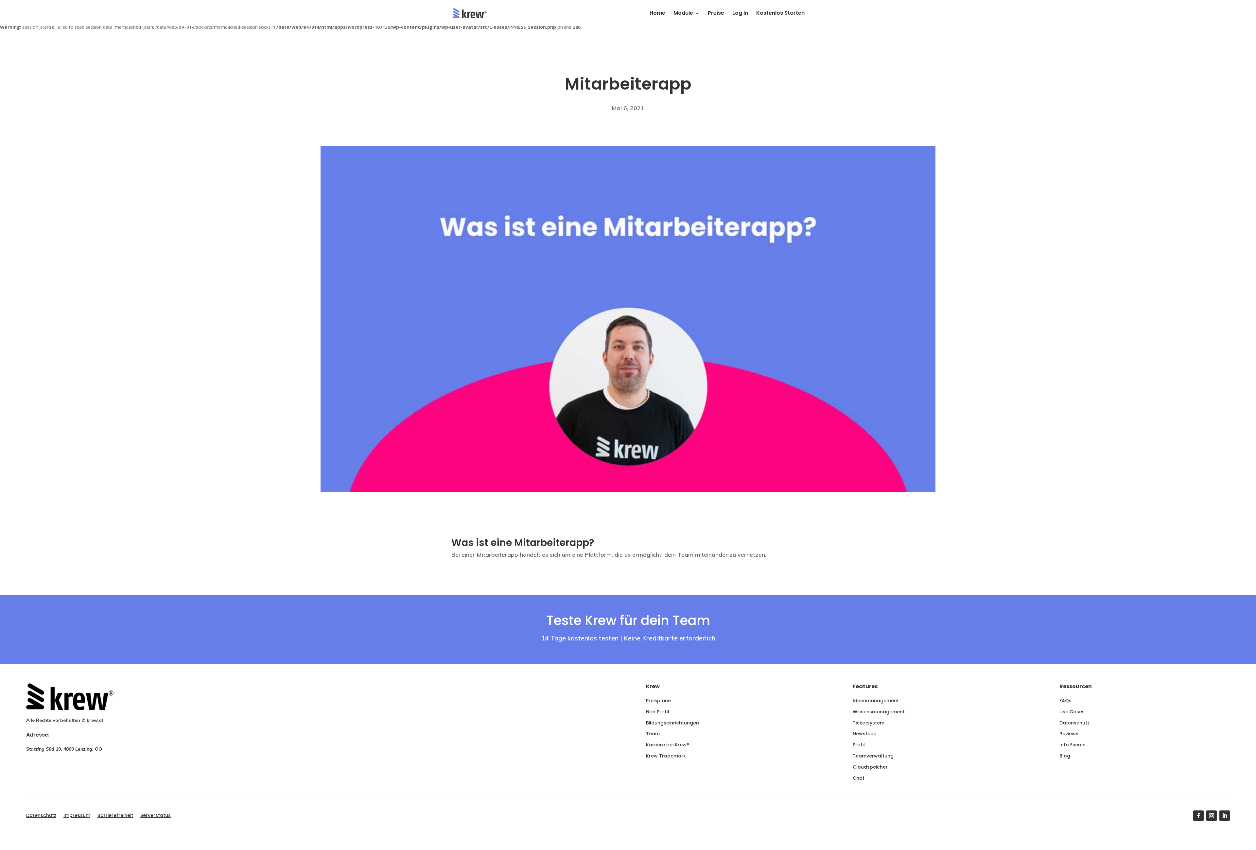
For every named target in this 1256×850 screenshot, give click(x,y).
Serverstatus (155, 816)
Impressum (76, 816)
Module (683, 14)
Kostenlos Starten (780, 14)
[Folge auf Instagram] (1211, 815)
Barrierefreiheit (115, 816)
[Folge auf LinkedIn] (1224, 815)
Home (657, 14)
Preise (716, 14)
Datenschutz (41, 816)
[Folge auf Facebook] (1198, 815)
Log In (740, 14)
